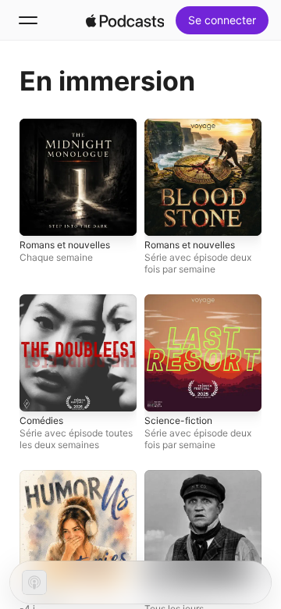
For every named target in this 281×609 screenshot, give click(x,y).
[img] (125, 20)
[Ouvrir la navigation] (28, 20)
